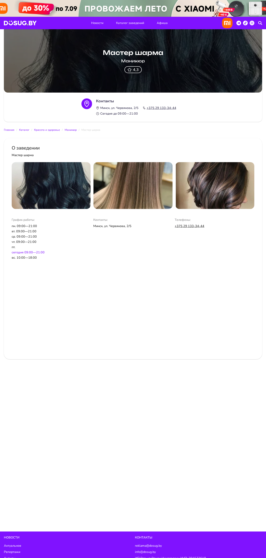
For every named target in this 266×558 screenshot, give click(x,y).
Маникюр (71, 130)
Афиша (162, 23)
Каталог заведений (130, 23)
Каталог (24, 130)
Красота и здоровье (47, 130)
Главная (9, 130)
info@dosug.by (145, 552)
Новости (97, 23)
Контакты (143, 537)
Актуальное (12, 546)
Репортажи (12, 552)
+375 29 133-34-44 (161, 108)
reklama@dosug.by (148, 546)
